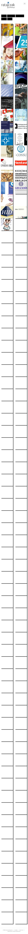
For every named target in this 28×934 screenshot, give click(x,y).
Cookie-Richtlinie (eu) (16, 931)
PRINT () (4, 15)
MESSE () (4, 18)
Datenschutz (10, 931)
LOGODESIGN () (11, 15)
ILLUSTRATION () (19, 15)
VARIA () (10, 18)
